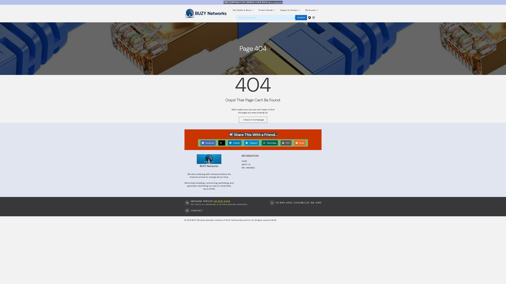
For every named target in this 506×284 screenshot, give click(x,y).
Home (244, 161)
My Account (310, 10)
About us (246, 164)
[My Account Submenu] (318, 10)
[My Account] (309, 17)
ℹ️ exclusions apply (276, 2)
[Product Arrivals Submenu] (275, 10)
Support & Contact (289, 10)
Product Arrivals (266, 10)
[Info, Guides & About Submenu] (253, 10)
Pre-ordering (248, 168)
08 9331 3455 (222, 201)
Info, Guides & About (242, 10)
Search (301, 17)
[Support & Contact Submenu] (300, 10)
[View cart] (313, 17)
